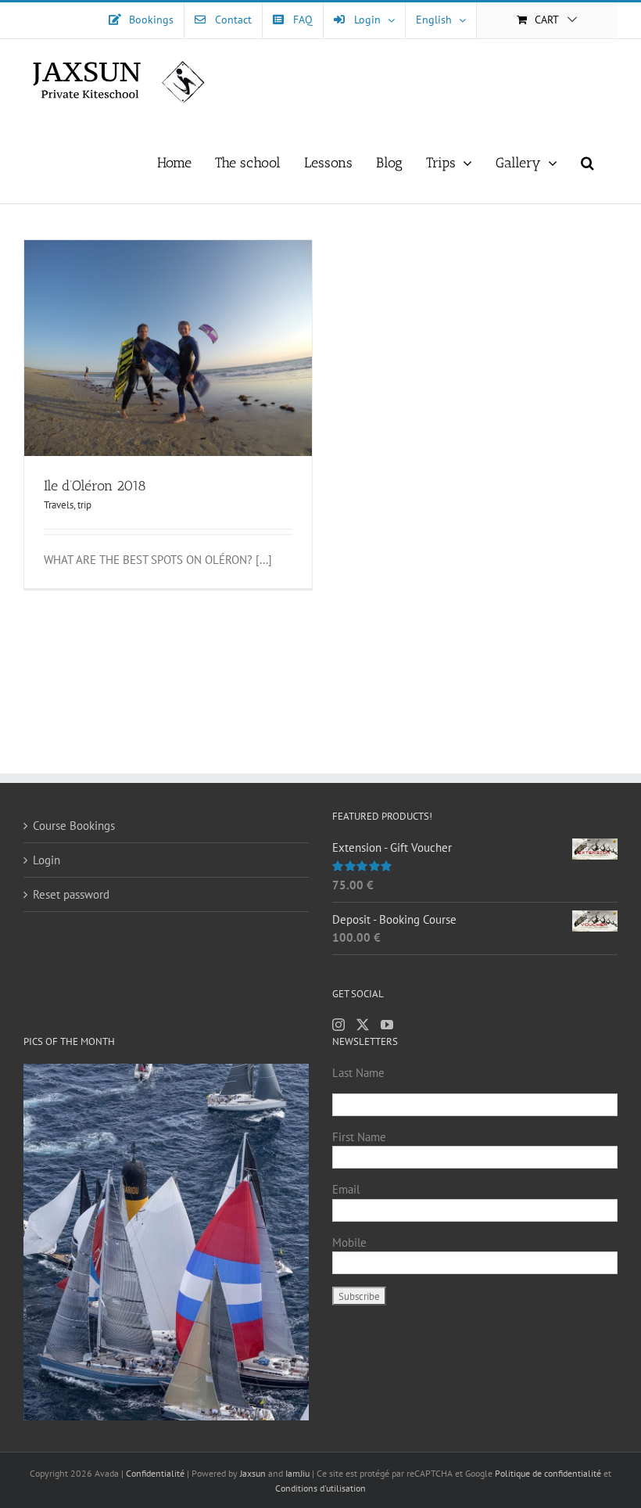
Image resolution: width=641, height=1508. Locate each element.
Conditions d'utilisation (320, 1488)
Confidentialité (156, 1473)
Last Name (358, 1072)
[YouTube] (387, 1024)
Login (46, 860)
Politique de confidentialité (548, 1473)
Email (346, 1189)
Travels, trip (67, 505)
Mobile (349, 1242)
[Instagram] (338, 1024)
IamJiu (297, 1473)
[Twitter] (362, 1024)
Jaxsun (253, 1473)
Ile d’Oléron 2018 (95, 485)
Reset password (71, 894)
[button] (587, 162)
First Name (359, 1136)
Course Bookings (74, 825)
